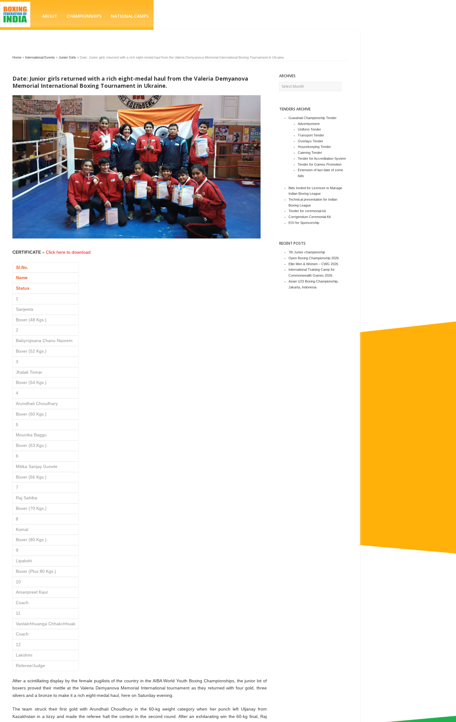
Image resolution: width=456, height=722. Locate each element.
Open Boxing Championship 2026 (313, 258)
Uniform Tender (309, 129)
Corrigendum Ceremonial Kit (309, 217)
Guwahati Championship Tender (312, 118)
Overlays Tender (310, 141)
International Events (40, 57)
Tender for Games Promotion (320, 164)
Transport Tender (311, 135)
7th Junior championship (306, 252)
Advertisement (309, 124)
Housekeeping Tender (314, 147)
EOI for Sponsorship (303, 223)
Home (16, 57)
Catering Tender (310, 152)
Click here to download (68, 252)
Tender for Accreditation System (322, 158)
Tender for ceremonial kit (307, 211)
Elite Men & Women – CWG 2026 (313, 264)
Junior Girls (67, 57)
